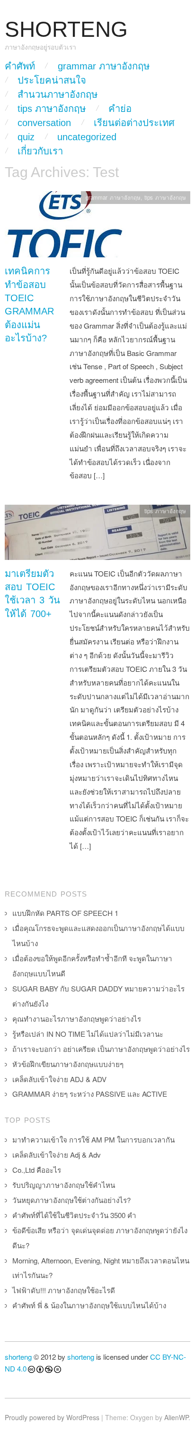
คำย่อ (120, 108)
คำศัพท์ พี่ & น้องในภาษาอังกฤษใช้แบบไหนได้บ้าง (89, 1305)
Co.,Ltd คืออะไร (36, 1170)
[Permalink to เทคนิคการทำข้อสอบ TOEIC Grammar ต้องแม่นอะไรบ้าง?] (66, 227)
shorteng (18, 1357)
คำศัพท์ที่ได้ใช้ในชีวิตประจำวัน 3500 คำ (74, 1215)
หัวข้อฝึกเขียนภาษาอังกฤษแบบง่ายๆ (68, 1064)
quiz (26, 137)
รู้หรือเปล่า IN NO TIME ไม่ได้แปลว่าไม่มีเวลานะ (87, 1034)
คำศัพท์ (20, 66)
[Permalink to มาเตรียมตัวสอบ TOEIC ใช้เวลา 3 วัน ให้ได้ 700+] (97, 535)
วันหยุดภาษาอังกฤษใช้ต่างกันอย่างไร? (71, 1200)
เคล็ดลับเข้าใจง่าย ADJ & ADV (59, 1079)
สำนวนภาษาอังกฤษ (58, 94)
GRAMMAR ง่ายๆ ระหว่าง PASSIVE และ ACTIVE (89, 1094)
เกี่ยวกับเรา (40, 151)
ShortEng (66, 29)
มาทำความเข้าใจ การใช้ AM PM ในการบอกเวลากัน (93, 1139)
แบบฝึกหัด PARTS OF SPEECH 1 (65, 913)
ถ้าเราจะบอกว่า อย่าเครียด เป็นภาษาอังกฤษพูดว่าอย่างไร (101, 1049)
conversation (44, 122)
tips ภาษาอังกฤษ (52, 108)
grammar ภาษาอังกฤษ (104, 66)
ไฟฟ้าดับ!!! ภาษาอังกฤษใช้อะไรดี (63, 1290)
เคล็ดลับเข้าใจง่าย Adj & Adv (56, 1155)
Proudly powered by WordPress (52, 1417)
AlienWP (176, 1417)
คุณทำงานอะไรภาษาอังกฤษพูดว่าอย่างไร (76, 1019)
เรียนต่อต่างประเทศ (134, 122)
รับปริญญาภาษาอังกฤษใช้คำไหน (63, 1185)
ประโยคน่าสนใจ (52, 80)
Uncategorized (86, 137)
